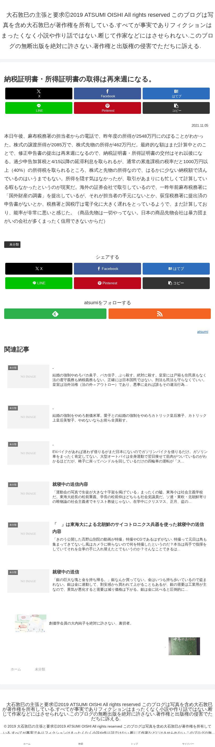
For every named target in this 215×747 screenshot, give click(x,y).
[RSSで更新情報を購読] (160, 313)
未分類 (14, 244)
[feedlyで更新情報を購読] (55, 313)
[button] (176, 108)
